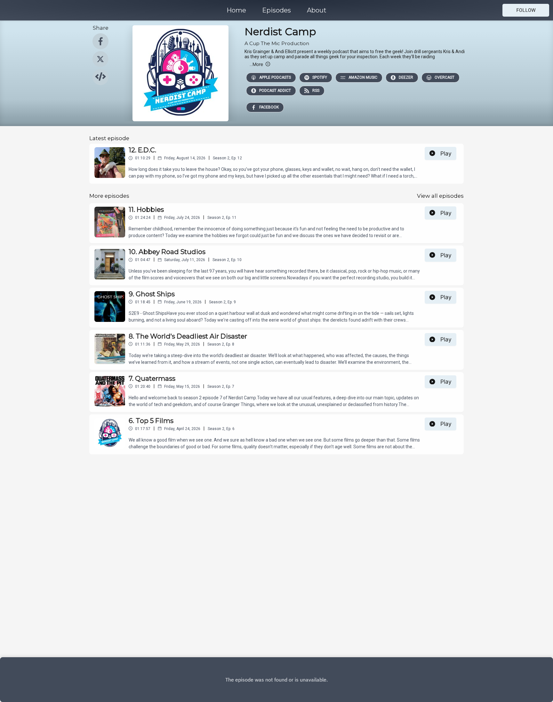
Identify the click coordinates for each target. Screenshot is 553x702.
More (256, 64)
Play (446, 153)
